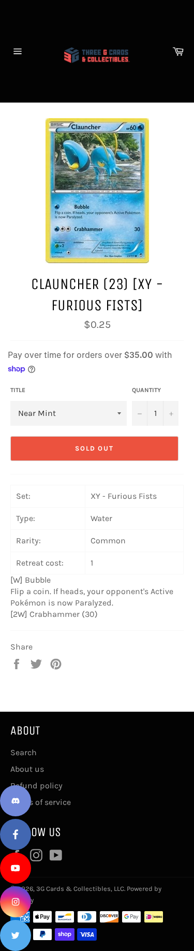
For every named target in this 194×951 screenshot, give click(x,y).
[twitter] (15, 935)
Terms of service (40, 802)
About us (27, 769)
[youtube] (15, 868)
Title (17, 390)
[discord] (15, 800)
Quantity (146, 390)
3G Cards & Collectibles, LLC (80, 888)
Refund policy (36, 785)
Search (23, 752)
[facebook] (15, 834)
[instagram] (15, 901)
